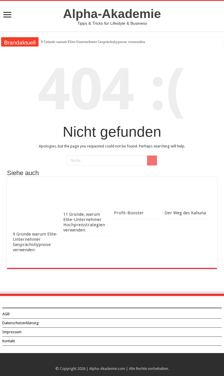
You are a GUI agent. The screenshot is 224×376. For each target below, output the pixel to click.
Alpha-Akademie (112, 14)
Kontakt (8, 341)
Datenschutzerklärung (20, 323)
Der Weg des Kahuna (185, 212)
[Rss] (112, 361)
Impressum (12, 332)
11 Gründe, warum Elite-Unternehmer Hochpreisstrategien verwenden (84, 222)
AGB (6, 314)
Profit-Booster (129, 212)
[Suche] (152, 160)
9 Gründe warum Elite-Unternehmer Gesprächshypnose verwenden (93, 42)
